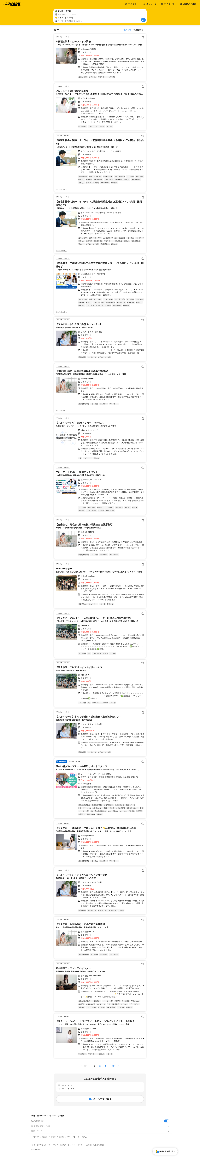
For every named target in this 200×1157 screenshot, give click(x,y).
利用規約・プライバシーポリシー (72, 1145)
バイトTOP (35, 1137)
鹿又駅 (61, 1137)
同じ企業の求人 (61, 189)
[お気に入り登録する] (143, 37)
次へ (114, 1066)
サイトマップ (53, 1145)
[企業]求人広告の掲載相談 (95, 1145)
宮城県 (44, 1137)
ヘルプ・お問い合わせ (39, 1145)
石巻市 (53, 1137)
